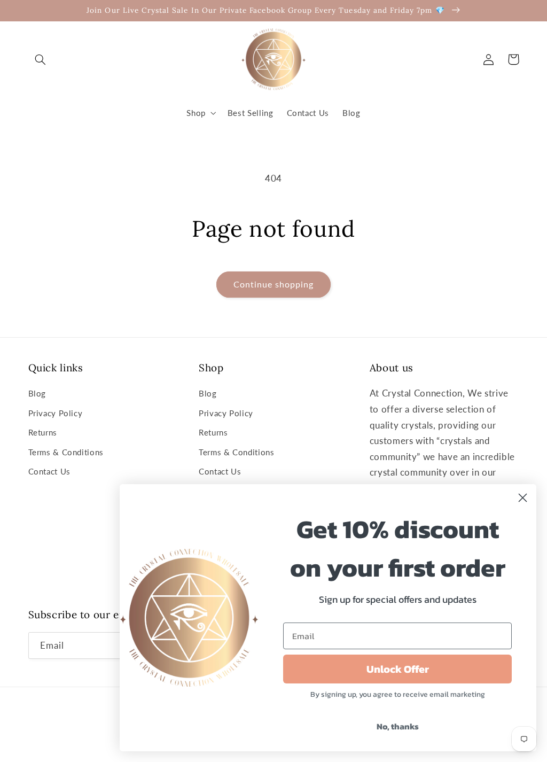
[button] (40, 59)
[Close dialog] (522, 497)
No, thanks (398, 726)
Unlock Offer (397, 669)
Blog (37, 393)
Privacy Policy (55, 413)
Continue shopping (273, 284)
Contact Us (49, 471)
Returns (42, 432)
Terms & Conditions (66, 452)
